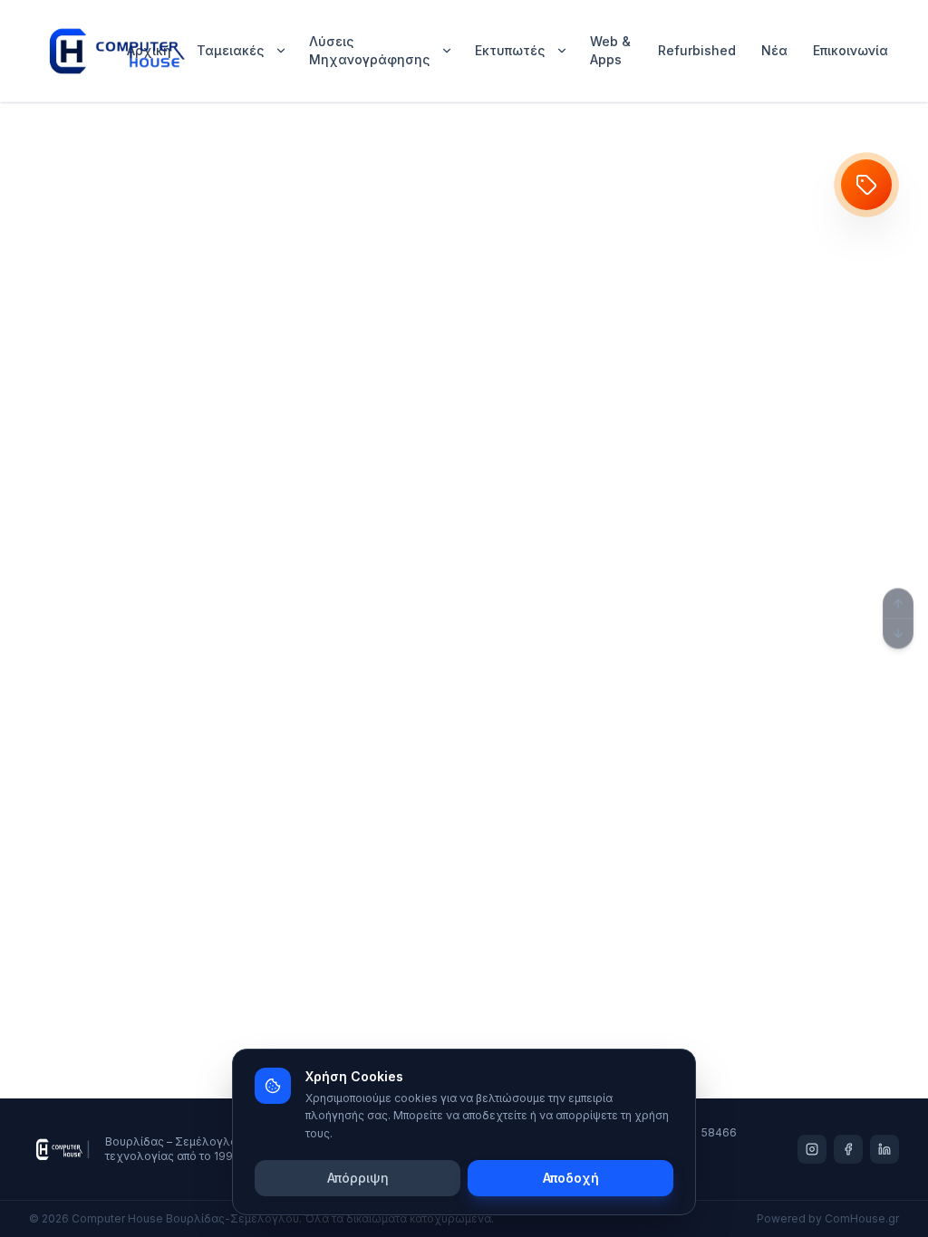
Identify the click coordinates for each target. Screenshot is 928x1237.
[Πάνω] (898, 604)
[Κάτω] (898, 633)
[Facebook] (848, 1149)
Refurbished (697, 50)
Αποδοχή (571, 1177)
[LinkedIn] (884, 1149)
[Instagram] (812, 1149)
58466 (719, 1132)
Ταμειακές (230, 50)
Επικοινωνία (850, 50)
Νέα (774, 50)
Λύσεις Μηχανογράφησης (369, 50)
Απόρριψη (358, 1177)
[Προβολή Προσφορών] (866, 184)
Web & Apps (610, 50)
